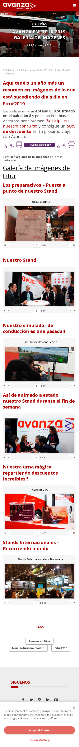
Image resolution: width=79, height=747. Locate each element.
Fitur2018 (61, 648)
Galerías (39, 24)
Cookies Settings (40, 740)
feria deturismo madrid (28, 648)
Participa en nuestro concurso (36, 123)
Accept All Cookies (39, 730)
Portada (8, 70)
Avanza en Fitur (39, 641)
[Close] (74, 707)
